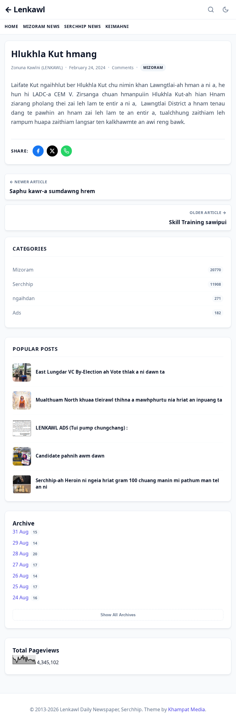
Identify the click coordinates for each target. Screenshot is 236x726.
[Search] (211, 9)
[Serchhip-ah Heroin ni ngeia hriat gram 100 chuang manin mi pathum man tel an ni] (22, 491)
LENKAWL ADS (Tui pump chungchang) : (82, 428)
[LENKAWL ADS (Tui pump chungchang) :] (22, 435)
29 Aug (25, 542)
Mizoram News (41, 26)
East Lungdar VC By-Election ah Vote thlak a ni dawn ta (100, 372)
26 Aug (25, 575)
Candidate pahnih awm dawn (70, 456)
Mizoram (153, 67)
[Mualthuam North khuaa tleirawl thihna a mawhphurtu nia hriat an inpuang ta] (22, 407)
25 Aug (25, 586)
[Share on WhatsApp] (66, 151)
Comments (123, 67)
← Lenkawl (25, 9)
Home (11, 26)
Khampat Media (186, 709)
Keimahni (116, 26)
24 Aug (25, 597)
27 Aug (25, 564)
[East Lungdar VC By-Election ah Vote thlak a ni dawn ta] (22, 379)
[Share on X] (52, 151)
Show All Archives (118, 615)
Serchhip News (82, 26)
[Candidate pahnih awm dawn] (22, 463)
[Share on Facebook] (38, 151)
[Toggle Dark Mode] (225, 9)
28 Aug (25, 553)
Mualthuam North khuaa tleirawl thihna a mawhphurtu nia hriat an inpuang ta (129, 400)
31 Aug (25, 531)
